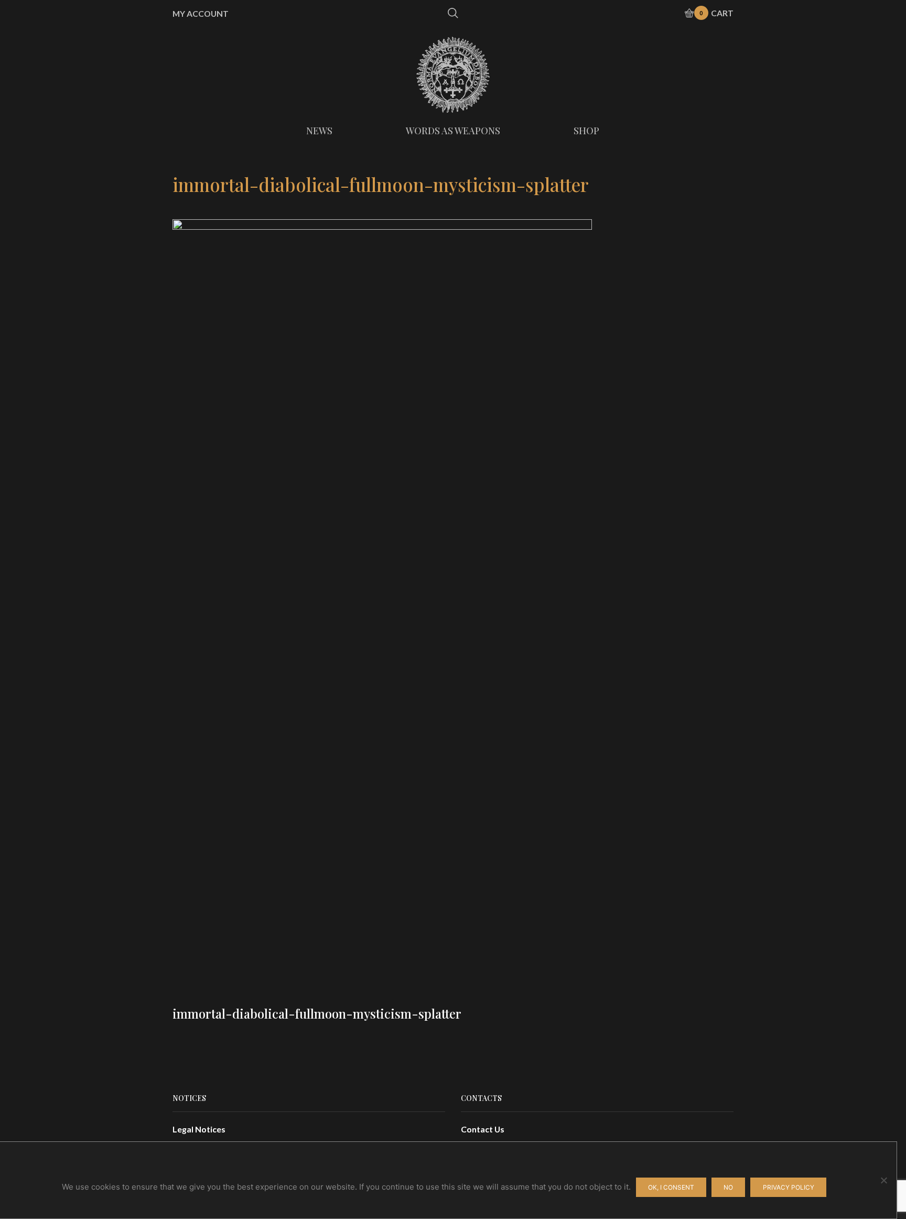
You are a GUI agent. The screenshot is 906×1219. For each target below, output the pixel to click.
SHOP (586, 130)
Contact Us (482, 1129)
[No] (883, 1180)
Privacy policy (788, 1187)
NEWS (319, 130)
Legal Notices (198, 1129)
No (728, 1187)
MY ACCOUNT (200, 13)
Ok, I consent (671, 1187)
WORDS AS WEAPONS (453, 130)
